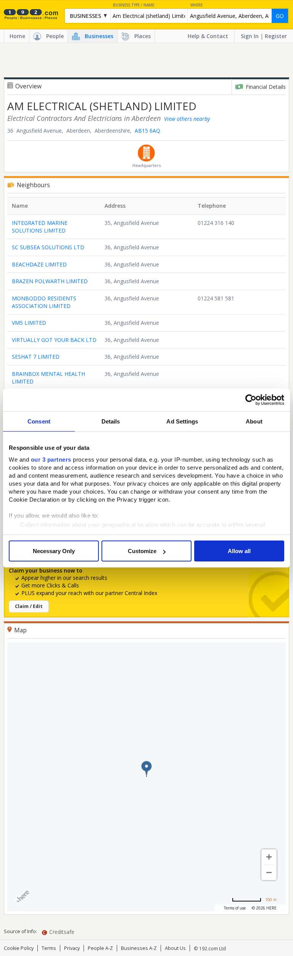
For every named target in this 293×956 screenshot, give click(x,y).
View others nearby (187, 118)
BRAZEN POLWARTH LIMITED (50, 281)
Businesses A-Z (139, 948)
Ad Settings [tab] (182, 421)
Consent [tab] (38, 421)
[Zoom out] (269, 872)
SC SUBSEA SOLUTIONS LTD (48, 247)
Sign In (250, 36)
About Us (175, 948)
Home (17, 36)
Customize (142, 551)
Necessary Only (54, 551)
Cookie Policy (19, 948)
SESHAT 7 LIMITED (36, 356)
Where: (197, 5)
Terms (49, 948)
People (55, 36)
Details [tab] (110, 421)
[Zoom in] (269, 857)
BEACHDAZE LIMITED (39, 264)
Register (276, 36)
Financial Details (266, 86)
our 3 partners (51, 459)
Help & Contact (208, 36)
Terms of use (235, 908)
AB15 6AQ (147, 130)
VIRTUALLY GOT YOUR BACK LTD (54, 339)
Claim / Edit (29, 606)
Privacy (72, 948)
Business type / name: (134, 5)
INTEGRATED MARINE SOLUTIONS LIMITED (40, 226)
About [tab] (254, 421)
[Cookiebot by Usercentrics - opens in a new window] (250, 400)
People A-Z (100, 948)
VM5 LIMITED (29, 322)
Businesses (99, 36)
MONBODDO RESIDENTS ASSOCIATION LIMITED (44, 302)
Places (142, 36)
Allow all (239, 551)
